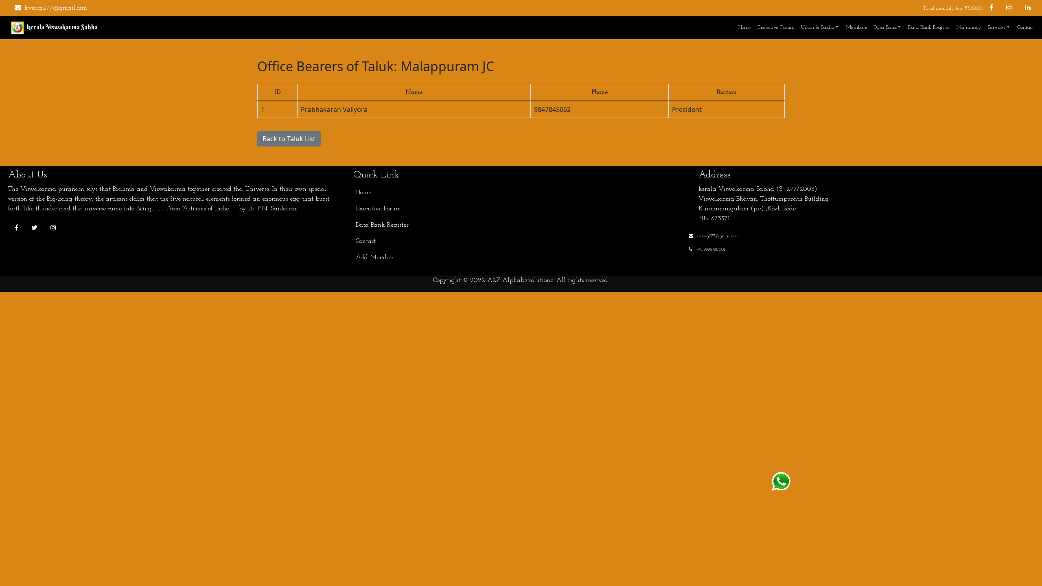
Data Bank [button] (885, 27)
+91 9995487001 (710, 249)
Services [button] (996, 27)
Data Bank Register (929, 27)
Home (744, 27)
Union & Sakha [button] (817, 27)
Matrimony (969, 27)
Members (856, 27)
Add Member (375, 257)
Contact (1025, 27)
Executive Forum (776, 27)
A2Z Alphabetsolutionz (520, 280)
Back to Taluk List (289, 138)
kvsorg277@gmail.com (55, 8)
